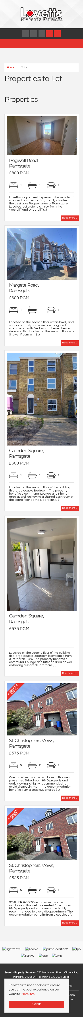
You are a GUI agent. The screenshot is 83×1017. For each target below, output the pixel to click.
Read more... (69, 218)
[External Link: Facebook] (26, 34)
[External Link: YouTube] (42, 34)
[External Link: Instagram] (34, 34)
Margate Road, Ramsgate (24, 287)
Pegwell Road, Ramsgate (23, 163)
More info (28, 994)
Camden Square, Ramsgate (26, 453)
